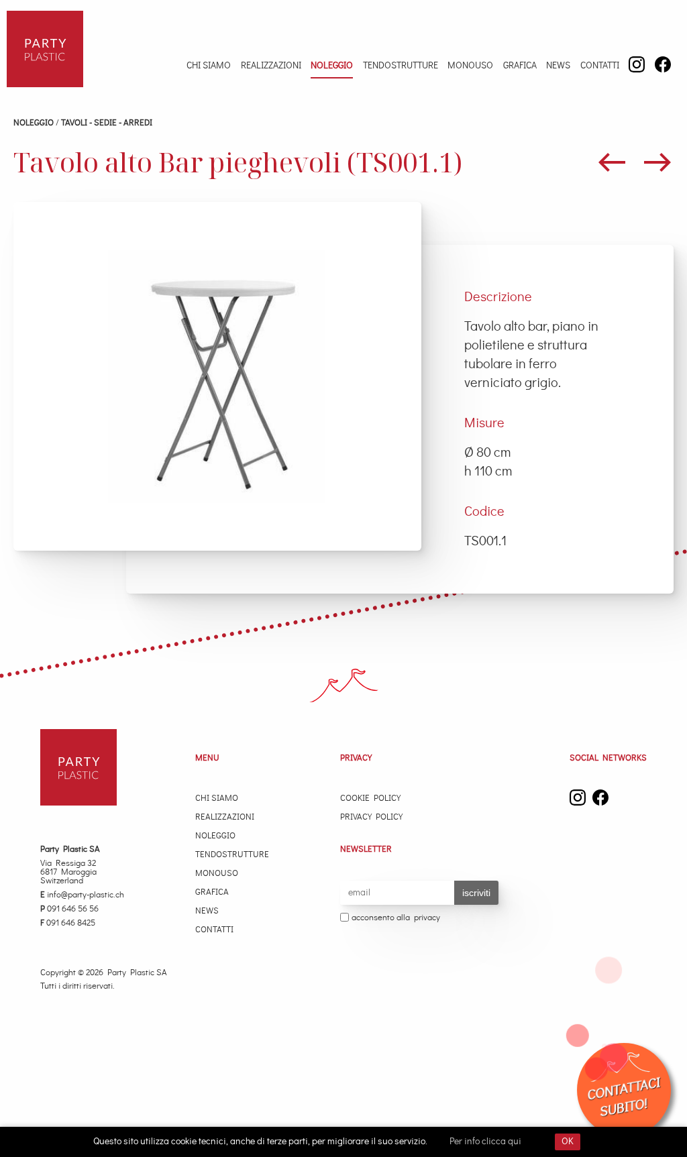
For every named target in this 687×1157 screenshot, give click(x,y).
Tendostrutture (400, 65)
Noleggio (332, 65)
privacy (427, 918)
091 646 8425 (67, 923)
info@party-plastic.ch (82, 895)
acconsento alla (396, 918)
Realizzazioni (271, 65)
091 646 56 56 (69, 909)
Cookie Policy (370, 798)
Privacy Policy (371, 817)
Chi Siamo (209, 65)
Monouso (470, 65)
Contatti (599, 65)
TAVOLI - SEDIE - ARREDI (106, 123)
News (558, 65)
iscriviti (476, 892)
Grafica (520, 65)
